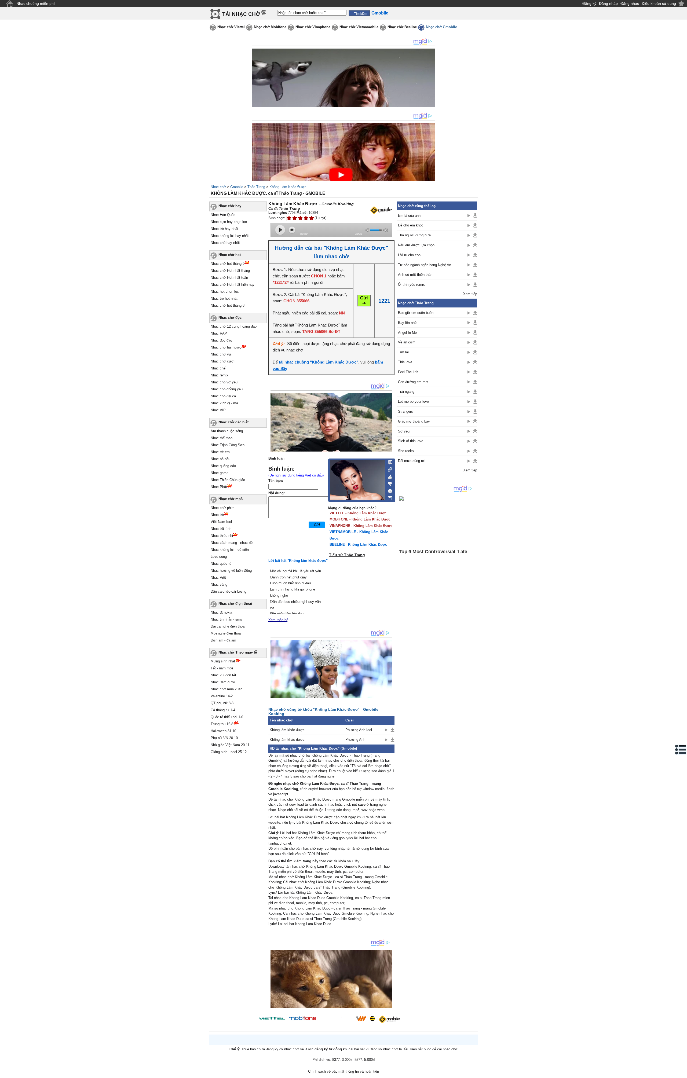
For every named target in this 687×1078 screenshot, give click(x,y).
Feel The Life (408, 372)
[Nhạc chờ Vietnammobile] (361, 1018)
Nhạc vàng (219, 584)
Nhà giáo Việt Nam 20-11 (230, 745)
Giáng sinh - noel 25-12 (229, 752)
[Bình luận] (388, 462)
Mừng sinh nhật (223, 661)
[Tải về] (392, 730)
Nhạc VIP (218, 410)
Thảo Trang (256, 187)
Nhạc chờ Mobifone (270, 27)
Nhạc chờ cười (223, 361)
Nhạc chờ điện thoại (235, 604)
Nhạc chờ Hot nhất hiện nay (232, 285)
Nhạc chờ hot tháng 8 (227, 305)
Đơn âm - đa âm (223, 640)
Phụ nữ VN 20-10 (224, 738)
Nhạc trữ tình (221, 529)
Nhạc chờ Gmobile (441, 27)
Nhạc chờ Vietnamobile (358, 27)
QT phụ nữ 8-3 (222, 703)
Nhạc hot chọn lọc (225, 291)
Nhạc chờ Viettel (231, 27)
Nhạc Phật (219, 487)
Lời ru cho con (409, 255)
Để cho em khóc (410, 225)
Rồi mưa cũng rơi (411, 461)
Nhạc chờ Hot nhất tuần (229, 278)
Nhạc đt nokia (221, 612)
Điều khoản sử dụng (659, 3)
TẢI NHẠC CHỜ (241, 14)
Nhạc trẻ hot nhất (224, 298)
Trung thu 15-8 (222, 724)
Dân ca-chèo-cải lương (228, 591)
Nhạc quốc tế (221, 564)
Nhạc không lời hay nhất (230, 236)
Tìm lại (403, 352)
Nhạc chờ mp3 (230, 499)
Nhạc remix (219, 375)
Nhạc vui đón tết (223, 675)
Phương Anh (355, 740)
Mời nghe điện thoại (226, 633)
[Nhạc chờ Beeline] (372, 1018)
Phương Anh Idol (358, 730)
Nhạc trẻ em (220, 452)
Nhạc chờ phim (223, 508)
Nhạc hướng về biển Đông (231, 571)
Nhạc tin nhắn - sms (226, 619)
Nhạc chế (218, 368)
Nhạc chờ (218, 187)
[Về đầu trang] (682, 1073)
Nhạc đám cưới (223, 682)
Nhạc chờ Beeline (402, 27)
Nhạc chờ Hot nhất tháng (230, 271)
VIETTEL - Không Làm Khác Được (358, 513)
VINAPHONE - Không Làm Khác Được (361, 526)
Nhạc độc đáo (221, 340)
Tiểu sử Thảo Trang (347, 555)
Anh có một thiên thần (415, 275)
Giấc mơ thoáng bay (414, 421)
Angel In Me (407, 333)
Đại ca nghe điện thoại (228, 626)
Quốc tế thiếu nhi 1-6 (227, 717)
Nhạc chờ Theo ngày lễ (237, 652)
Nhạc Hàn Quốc (223, 215)
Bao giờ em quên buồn (415, 313)
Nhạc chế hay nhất (225, 243)
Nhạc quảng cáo (223, 466)
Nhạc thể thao (221, 438)
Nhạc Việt (218, 577)
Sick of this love (410, 441)
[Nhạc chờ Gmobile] (389, 1019)
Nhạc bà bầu (220, 459)
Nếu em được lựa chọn (416, 245)
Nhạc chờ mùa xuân (226, 689)
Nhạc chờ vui (221, 354)
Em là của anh (409, 216)
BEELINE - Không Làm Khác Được (358, 544)
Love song (219, 557)
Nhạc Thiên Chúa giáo (228, 480)
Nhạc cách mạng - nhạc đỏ (232, 543)
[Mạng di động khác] (388, 468)
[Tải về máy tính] (388, 496)
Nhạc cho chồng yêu (227, 389)
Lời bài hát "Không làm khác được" (298, 561)
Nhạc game (219, 473)
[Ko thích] (388, 482)
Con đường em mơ (413, 382)
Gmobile (236, 187)
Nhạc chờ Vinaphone (312, 27)
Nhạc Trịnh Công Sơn (227, 445)
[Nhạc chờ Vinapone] (336, 1020)
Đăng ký (589, 3)
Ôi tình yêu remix (411, 285)
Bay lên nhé (407, 323)
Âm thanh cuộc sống (227, 431)
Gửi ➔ (364, 300)
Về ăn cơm (406, 342)
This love (405, 362)
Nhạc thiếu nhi (222, 536)
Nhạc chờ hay (229, 206)
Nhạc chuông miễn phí (35, 3)
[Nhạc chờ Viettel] (272, 1018)
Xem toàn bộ (278, 620)
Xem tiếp (470, 294)
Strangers (405, 411)
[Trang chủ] (9, 3)
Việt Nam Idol (221, 522)
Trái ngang (406, 392)
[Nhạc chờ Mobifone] (302, 1018)
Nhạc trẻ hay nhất (224, 229)
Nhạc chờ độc (230, 318)
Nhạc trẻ (217, 515)
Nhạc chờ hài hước (226, 347)
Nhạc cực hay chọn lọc (229, 222)
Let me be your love (413, 401)
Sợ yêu (404, 431)
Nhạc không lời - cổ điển (230, 550)
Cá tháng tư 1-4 (223, 710)
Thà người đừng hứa (414, 235)
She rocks (406, 451)
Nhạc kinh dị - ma (224, 403)
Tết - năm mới (222, 668)
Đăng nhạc (629, 3)
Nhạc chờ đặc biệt (233, 422)
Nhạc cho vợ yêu (224, 382)
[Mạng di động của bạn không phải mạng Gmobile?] (381, 210)
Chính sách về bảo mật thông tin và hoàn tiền (343, 1071)
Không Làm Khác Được (287, 187)
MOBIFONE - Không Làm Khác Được (360, 519)
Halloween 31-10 (223, 731)
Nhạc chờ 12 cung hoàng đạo (234, 326)
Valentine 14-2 (222, 696)
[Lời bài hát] (388, 489)
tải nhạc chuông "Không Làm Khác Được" (318, 362)
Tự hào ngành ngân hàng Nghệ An (424, 265)
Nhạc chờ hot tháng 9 (227, 264)
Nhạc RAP (219, 333)
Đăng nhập (608, 3)
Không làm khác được (287, 730)
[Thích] (388, 475)
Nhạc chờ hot (229, 255)
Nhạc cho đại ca (223, 396)
